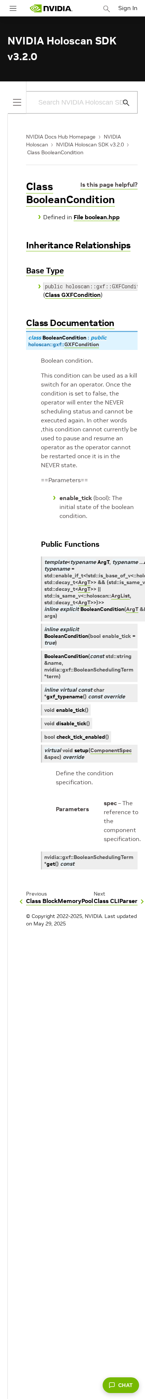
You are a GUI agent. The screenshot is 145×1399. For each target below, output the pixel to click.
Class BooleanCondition (55, 152)
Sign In (128, 8)
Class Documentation (70, 323)
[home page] (51, 8)
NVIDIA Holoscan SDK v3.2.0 (90, 144)
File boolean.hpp (97, 217)
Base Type (45, 271)
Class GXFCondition (73, 294)
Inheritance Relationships (78, 245)
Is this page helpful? (109, 184)
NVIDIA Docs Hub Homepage (61, 136)
